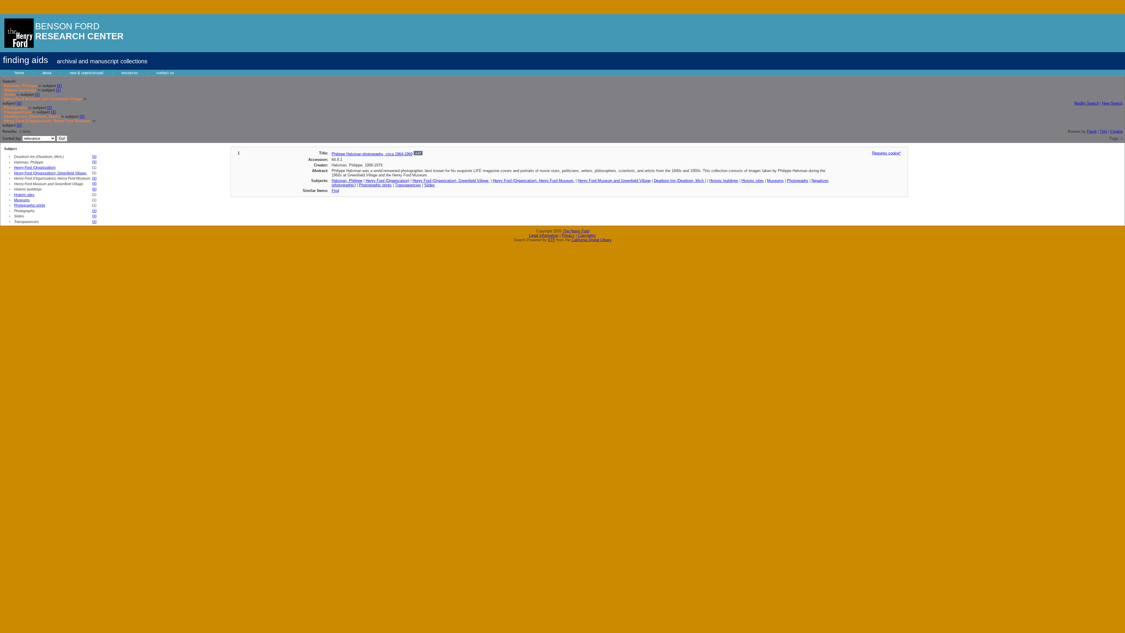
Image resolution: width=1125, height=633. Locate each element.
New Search (1112, 103)
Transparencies (408, 185)
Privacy (568, 235)
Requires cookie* (886, 153)
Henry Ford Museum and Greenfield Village (614, 180)
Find (335, 190)
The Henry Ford (576, 231)
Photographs (797, 180)
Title (1103, 131)
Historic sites (24, 195)
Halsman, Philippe (347, 180)
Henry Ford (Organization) (35, 168)
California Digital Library (592, 240)
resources (129, 73)
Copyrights (587, 235)
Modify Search (1086, 103)
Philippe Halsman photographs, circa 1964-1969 (372, 154)
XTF (551, 240)
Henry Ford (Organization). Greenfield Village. (50, 173)
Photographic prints (29, 205)
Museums (22, 200)
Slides (429, 185)
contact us (165, 73)
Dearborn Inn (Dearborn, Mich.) (680, 180)
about (47, 73)
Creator (1116, 131)
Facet (1092, 131)
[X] (59, 86)
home (19, 73)
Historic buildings (723, 180)
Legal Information (543, 235)
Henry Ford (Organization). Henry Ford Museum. (534, 180)
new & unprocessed (86, 73)
